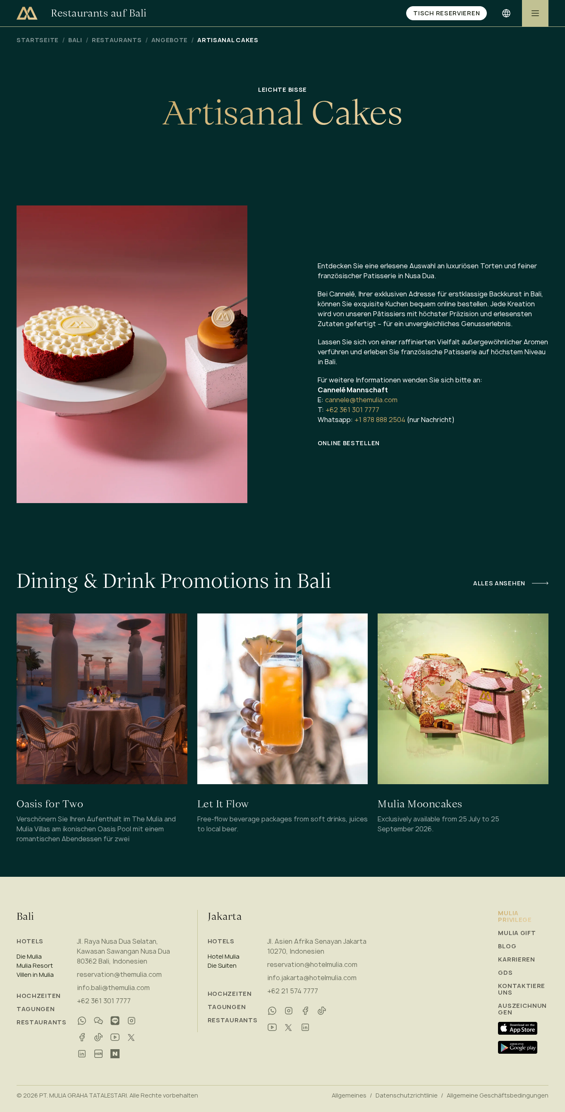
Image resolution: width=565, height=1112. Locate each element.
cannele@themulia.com (361, 399)
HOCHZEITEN (39, 996)
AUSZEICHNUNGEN (522, 1009)
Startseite (38, 40)
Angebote (169, 40)
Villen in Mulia (35, 975)
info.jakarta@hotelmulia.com (312, 977)
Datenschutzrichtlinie (407, 1095)
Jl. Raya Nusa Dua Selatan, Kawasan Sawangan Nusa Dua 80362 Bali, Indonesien (123, 951)
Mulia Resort (35, 966)
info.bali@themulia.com (113, 987)
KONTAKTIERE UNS (521, 989)
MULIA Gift (517, 933)
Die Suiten (222, 966)
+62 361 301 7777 (352, 409)
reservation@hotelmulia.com (312, 964)
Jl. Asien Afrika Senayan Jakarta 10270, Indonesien (316, 946)
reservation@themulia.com (119, 974)
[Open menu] (535, 13)
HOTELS (30, 941)
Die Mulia (29, 956)
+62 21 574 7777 (292, 990)
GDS (505, 972)
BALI (75, 40)
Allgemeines (349, 1095)
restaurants (117, 40)
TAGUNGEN (36, 1009)
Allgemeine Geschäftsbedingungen (497, 1095)
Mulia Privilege (514, 916)
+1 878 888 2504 (379, 419)
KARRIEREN (516, 959)
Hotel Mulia (223, 956)
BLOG (507, 946)
